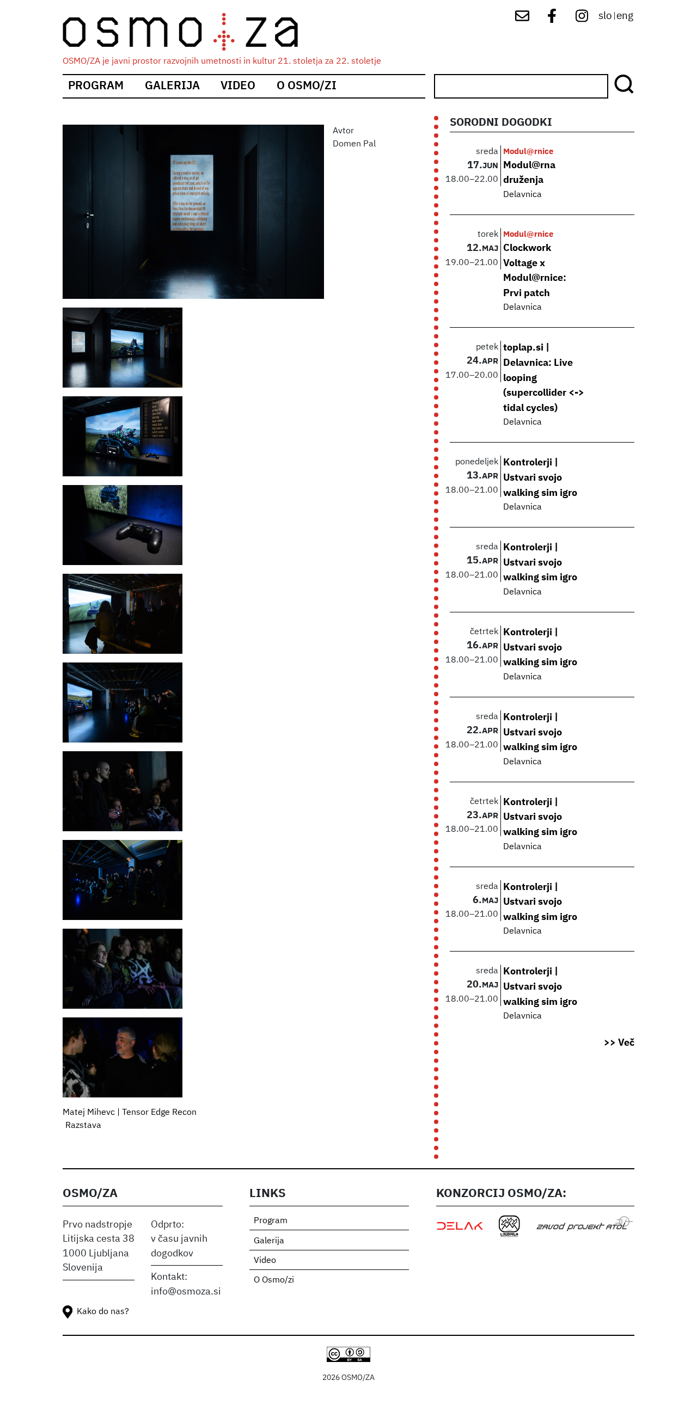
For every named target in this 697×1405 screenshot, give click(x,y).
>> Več (619, 1043)
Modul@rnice (528, 152)
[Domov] (190, 32)
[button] (193, 216)
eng (624, 16)
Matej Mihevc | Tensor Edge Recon (130, 1112)
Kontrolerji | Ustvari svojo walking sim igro (540, 478)
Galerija (172, 86)
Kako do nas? (103, 1312)
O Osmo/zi (307, 86)
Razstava (83, 1125)
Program (96, 86)
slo (605, 16)
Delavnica (522, 195)
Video (238, 86)
